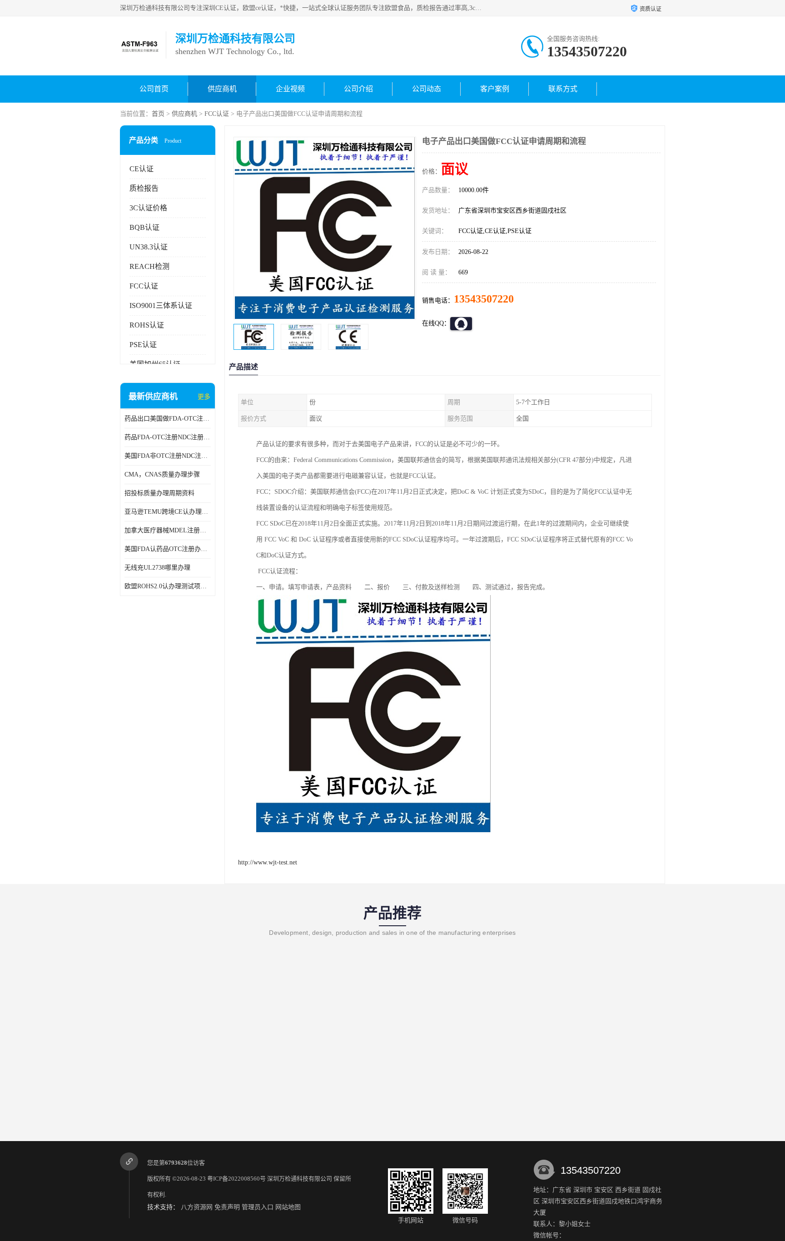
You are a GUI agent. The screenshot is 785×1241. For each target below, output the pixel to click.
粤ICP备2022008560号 (236, 1178)
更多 (204, 396)
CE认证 (141, 169)
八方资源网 (197, 1207)
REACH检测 (149, 266)
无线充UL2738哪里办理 (157, 567)
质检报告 (144, 188)
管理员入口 (257, 1207)
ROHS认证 (146, 325)
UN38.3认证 (148, 247)
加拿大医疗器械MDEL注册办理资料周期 (167, 530)
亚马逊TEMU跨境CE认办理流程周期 (167, 511)
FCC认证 (216, 113)
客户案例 (494, 89)
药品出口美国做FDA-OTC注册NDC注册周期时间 (167, 418)
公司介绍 (358, 89)
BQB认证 (144, 227)
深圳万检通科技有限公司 (299, 1178)
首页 (158, 113)
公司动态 (426, 89)
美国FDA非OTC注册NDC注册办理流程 (167, 455)
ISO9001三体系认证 (160, 305)
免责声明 (227, 1207)
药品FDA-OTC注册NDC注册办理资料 (167, 437)
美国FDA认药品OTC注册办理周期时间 (167, 549)
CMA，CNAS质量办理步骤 (162, 474)
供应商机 (222, 89)
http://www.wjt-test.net (267, 862)
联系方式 (562, 89)
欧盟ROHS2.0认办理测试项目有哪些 (167, 586)
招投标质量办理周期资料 (159, 493)
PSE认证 (143, 344)
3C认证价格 (148, 208)
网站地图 (288, 1207)
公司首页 (154, 89)
